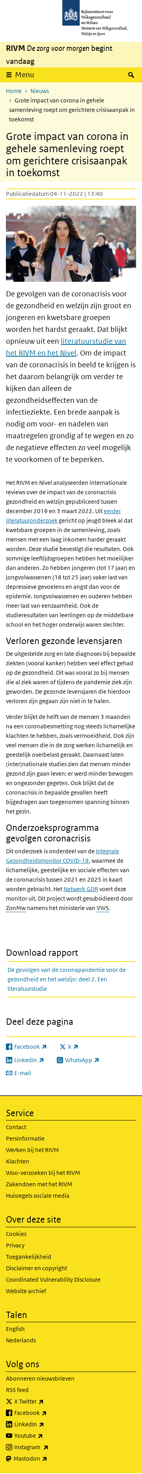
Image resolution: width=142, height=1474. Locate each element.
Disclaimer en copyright (36, 1268)
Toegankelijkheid (28, 1256)
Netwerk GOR (81, 889)
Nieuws (39, 91)
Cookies (16, 1234)
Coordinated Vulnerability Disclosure (53, 1279)
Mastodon (47, 1458)
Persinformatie (25, 1138)
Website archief (26, 1291)
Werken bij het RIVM (32, 1150)
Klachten (17, 1161)
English (15, 1329)
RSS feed (17, 1390)
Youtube (46, 1435)
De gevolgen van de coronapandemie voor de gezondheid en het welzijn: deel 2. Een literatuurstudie (66, 979)
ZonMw (16, 908)
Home (14, 91)
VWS (103, 908)
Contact (16, 1127)
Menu (24, 74)
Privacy (15, 1245)
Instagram (48, 1447)
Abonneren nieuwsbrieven (40, 1378)
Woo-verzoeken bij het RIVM (43, 1172)
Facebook (48, 1412)
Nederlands (21, 1340)
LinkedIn (46, 1424)
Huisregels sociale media (37, 1195)
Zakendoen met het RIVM (39, 1184)
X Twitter (46, 1401)
